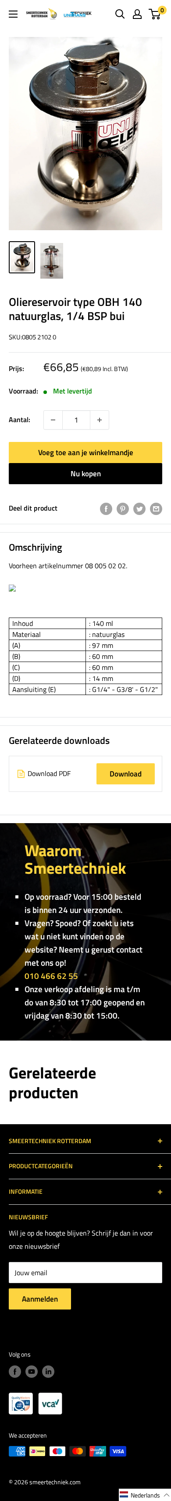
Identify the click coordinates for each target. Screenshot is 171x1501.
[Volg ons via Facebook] (15, 1371)
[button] (145, 1495)
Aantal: (19, 419)
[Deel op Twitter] (139, 508)
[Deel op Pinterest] (123, 508)
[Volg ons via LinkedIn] (48, 1371)
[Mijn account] (137, 14)
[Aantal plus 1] (53, 420)
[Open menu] (13, 14)
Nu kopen (86, 473)
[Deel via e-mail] (156, 508)
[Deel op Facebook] (106, 508)
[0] (155, 14)
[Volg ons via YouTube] (31, 1371)
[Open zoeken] (120, 14)
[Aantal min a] (99, 420)
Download (126, 774)
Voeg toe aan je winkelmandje (85, 452)
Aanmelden (40, 1299)
